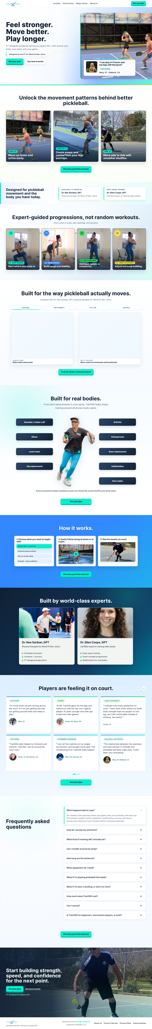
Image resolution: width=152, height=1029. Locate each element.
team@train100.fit (83, 1022)
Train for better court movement (76, 372)
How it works (68, 3)
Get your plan (138, 3)
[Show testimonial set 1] (74, 774)
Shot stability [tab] (59, 308)
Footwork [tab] (25, 308)
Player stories (82, 3)
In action (56, 3)
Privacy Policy (125, 1023)
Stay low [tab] (92, 308)
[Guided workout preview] (76, 554)
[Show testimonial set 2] (76, 774)
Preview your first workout (76, 169)
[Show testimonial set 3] (78, 774)
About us (93, 3)
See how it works (35, 61)
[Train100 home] (13, 3)
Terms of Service (111, 1023)
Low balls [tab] (126, 308)
